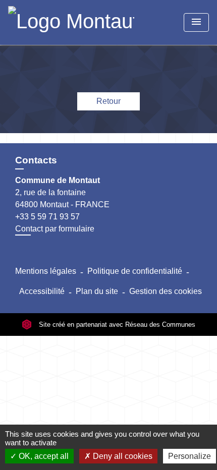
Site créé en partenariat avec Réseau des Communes (116, 324)
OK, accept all (43, 456)
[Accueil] (71, 22)
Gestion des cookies (165, 291)
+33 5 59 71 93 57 (47, 216)
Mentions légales (45, 271)
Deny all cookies (121, 456)
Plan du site (97, 291)
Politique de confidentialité (134, 271)
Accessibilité (42, 291)
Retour (108, 101)
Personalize (189, 456)
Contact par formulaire (54, 228)
